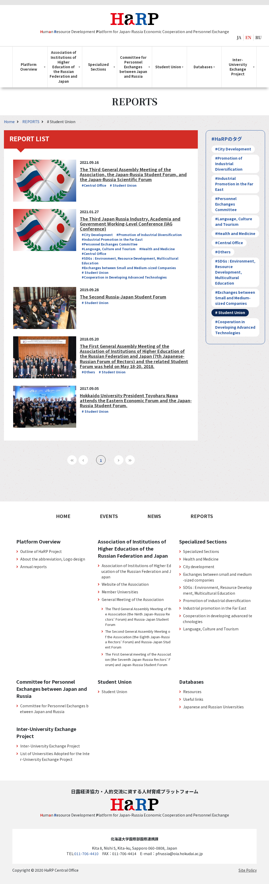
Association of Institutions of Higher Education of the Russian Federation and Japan (136, 571)
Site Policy (248, 870)
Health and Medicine (201, 559)
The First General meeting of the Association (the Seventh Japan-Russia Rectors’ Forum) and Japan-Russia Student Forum (138, 659)
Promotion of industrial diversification (217, 600)
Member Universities (120, 591)
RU (258, 37)
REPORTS (31, 121)
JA (239, 37)
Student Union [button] (168, 66)
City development (198, 566)
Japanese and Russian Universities (213, 706)
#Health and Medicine (157, 249)
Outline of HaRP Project (41, 551)
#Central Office (94, 185)
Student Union (114, 691)
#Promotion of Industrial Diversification (149, 234)
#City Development (97, 234)
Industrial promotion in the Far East (214, 608)
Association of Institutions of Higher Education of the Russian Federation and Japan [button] (63, 66)
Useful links (193, 699)
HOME (63, 515)
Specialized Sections (201, 551)
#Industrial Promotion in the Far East (112, 239)
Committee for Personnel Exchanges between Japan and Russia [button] (133, 67)
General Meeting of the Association (133, 599)
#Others (88, 372)
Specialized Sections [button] (98, 67)
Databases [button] (203, 66)
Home (9, 121)
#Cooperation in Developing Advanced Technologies (124, 277)
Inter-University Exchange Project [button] (238, 67)
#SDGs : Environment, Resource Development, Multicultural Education (235, 272)
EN (248, 37)
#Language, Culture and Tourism (109, 249)
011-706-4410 (86, 853)
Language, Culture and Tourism (211, 628)
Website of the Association (125, 584)
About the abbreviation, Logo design (52, 559)
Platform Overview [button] (28, 67)
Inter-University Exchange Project (50, 746)
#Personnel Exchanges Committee (109, 244)
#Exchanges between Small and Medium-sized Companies (129, 267)
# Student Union (123, 185)
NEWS (154, 515)
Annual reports (33, 566)
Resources (192, 691)
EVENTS (109, 515)
